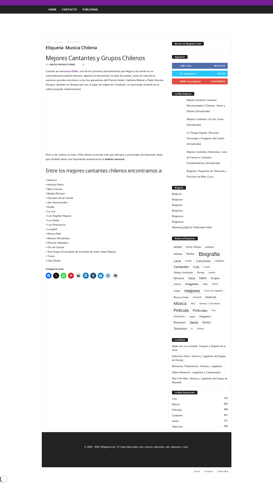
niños (193, 303)
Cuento (206, 267)
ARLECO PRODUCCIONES (62, 64)
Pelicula (181, 310)
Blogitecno (177, 216)
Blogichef (177, 205)
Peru (214, 310)
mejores (192, 290)
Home (52, 9)
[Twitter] (223, 2)
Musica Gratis (181, 297)
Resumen (180, 322)
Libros (215, 284)
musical (197, 297)
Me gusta (219, 65)
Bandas (190, 253)
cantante (219, 261)
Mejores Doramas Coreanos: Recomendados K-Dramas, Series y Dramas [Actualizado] (206, 106)
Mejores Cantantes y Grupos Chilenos (95, 58)
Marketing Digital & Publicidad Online (192, 227)
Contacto (69, 9)
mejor (177, 290)
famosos (179, 278)
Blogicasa (177, 199)
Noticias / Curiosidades (209, 303)
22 (83, 64)
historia (177, 284)
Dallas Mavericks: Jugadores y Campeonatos (196, 372)
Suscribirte (218, 81)
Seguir (221, 73)
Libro (205, 284)
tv (192, 328)
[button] (226, 9)
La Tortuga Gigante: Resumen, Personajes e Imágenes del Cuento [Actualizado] (205, 138)
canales (188, 261)
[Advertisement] (136, 25)
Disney (200, 272)
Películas (200, 310)
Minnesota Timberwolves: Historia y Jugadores (197, 366)
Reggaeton (205, 316)
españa (212, 272)
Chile (75, 71)
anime (178, 247)
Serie (194, 322)
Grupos (215, 278)
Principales (179, 316)
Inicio (48, 42)
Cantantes (181, 267)
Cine (196, 267)
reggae (192, 316)
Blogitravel (177, 221)
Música (180, 303)
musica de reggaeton (213, 291)
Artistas (178, 253)
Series (206, 322)
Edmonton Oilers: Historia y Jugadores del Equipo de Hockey (199, 358)
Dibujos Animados (183, 272)
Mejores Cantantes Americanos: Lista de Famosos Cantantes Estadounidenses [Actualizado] (207, 157)
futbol (203, 278)
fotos (191, 278)
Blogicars (177, 194)
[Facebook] (211, 2)
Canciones (203, 261)
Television (180, 328)
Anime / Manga (193, 247)
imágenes (192, 284)
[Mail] (217, 2)
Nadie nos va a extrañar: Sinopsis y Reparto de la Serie (198, 348)
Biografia (209, 254)
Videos (200, 328)
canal (177, 261)
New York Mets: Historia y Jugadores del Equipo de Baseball (199, 380)
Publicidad (90, 9)
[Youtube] (228, 2)
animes (209, 246)
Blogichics (177, 210)
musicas (210, 297)
